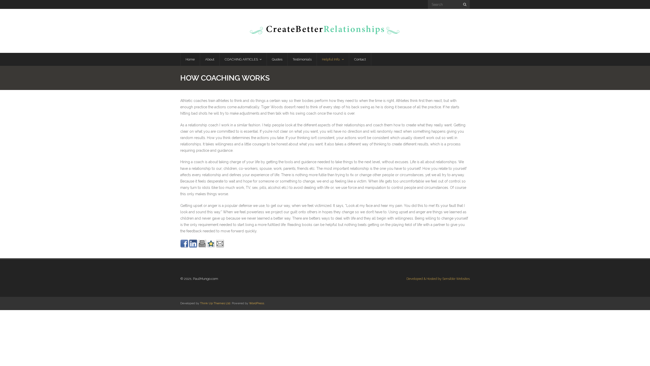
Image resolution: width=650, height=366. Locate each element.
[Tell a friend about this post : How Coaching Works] (220, 247)
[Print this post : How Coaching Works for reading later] (202, 247)
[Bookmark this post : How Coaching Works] (211, 247)
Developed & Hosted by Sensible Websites (438, 279)
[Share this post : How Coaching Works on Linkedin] (193, 247)
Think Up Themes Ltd (215, 303)
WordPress (256, 303)
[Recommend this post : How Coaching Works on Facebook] (184, 247)
